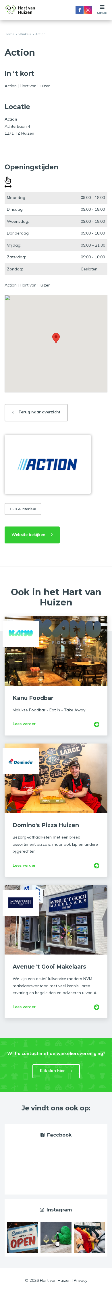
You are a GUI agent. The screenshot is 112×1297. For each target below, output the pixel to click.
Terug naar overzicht (39, 412)
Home (9, 34)
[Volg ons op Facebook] (80, 10)
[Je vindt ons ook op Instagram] (22, 1237)
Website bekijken (28, 534)
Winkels (24, 34)
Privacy (80, 1280)
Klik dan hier (52, 1070)
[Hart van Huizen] (20, 10)
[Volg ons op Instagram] (88, 10)
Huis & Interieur (23, 509)
